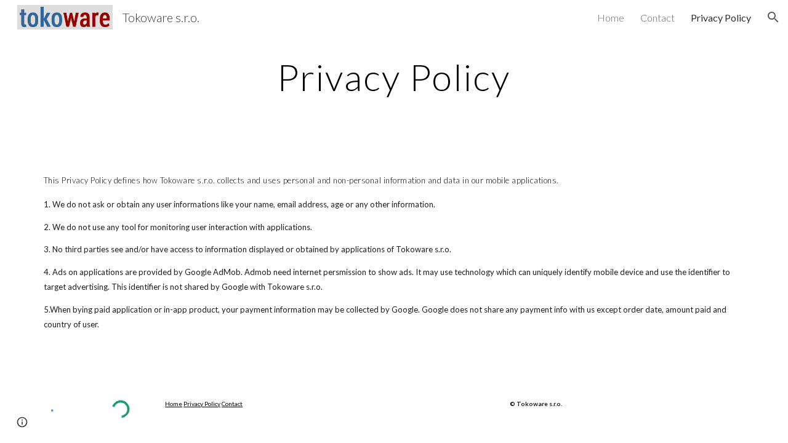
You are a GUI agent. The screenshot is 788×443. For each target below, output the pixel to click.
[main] (394, 77)
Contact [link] (657, 17)
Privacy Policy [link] (721, 17)
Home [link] (610, 17)
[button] (773, 17)
